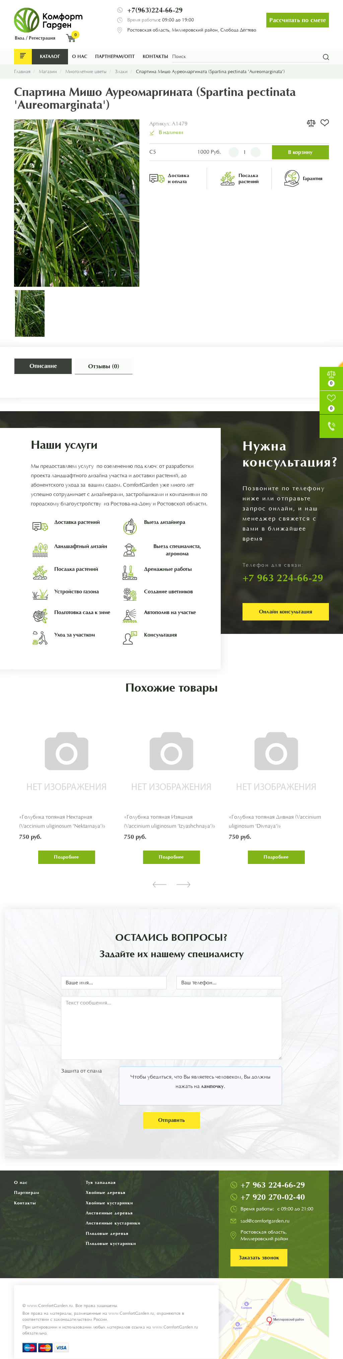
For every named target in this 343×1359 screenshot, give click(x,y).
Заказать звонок (259, 1257)
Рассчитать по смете (297, 20)
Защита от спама (81, 1071)
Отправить (171, 1120)
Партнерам (26, 1192)
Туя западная (101, 1182)
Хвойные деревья (106, 1192)
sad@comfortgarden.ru (265, 1221)
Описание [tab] (43, 366)
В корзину (300, 152)
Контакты (155, 56)
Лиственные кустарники (113, 1223)
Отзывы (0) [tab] (103, 366)
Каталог (50, 56)
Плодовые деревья (107, 1233)
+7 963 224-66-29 (273, 1185)
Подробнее (66, 857)
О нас (79, 56)
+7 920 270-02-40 (273, 1197)
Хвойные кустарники (109, 1202)
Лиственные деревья (109, 1212)
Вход (19, 38)
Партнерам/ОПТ (115, 56)
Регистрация (42, 38)
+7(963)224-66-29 (155, 10)
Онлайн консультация (286, 611)
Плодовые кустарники (111, 1243)
